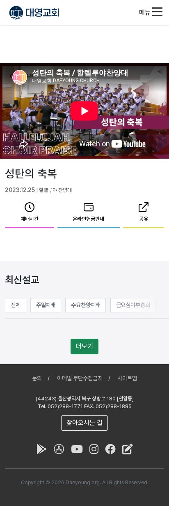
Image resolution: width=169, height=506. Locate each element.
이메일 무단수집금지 (80, 378)
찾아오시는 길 (84, 423)
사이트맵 (127, 378)
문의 (37, 378)
